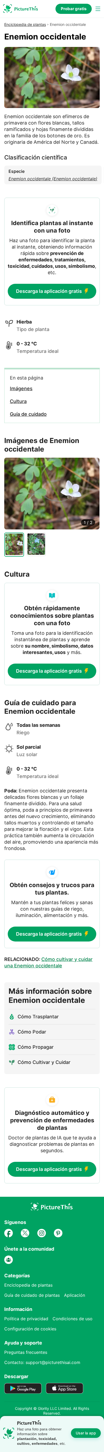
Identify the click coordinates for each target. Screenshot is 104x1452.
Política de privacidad (26, 1318)
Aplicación (74, 1295)
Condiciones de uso (73, 1318)
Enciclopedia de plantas (25, 24)
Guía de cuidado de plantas (32, 1295)
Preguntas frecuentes (25, 1352)
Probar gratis (73, 8)
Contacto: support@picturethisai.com (42, 1362)
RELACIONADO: (48, 962)
